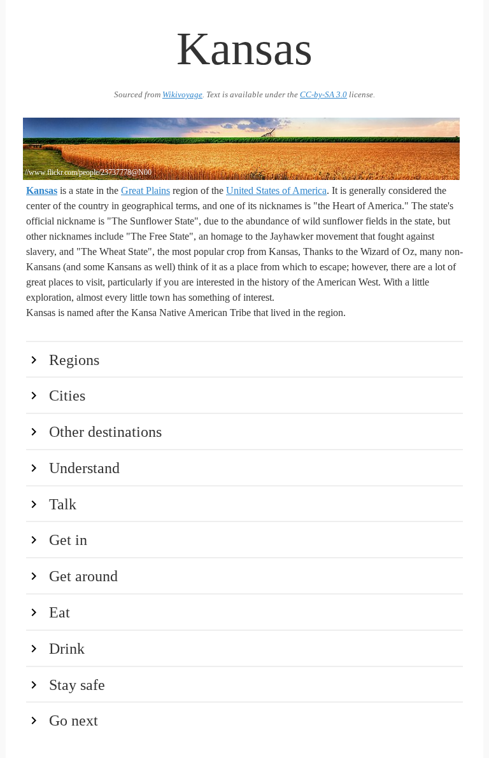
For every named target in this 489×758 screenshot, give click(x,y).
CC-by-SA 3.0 (323, 94)
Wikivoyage (182, 94)
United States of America (276, 190)
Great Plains (145, 190)
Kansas (41, 190)
